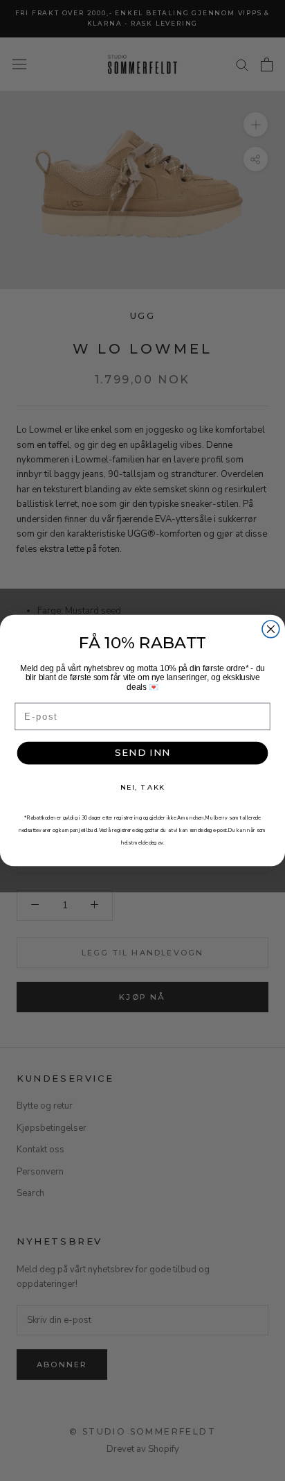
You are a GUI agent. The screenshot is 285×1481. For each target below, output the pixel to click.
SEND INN (143, 753)
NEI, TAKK (142, 787)
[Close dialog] (270, 629)
